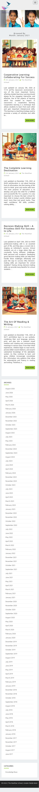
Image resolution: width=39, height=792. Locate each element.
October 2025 (10, 425)
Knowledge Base (11, 772)
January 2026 (10, 413)
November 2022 (11, 517)
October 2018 (10, 698)
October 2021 (10, 565)
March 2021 (9, 589)
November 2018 (11, 694)
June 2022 (9, 533)
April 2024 (9, 469)
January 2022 (10, 553)
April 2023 (9, 497)
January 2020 (10, 638)
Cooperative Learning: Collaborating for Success (19, 75)
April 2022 (9, 541)
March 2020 (9, 630)
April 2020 (9, 626)
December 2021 (11, 557)
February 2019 (10, 682)
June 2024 (9, 465)
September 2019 (11, 654)
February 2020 (10, 634)
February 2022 (10, 549)
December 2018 (11, 690)
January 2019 (10, 686)
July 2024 (8, 461)
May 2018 (9, 718)
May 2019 (9, 670)
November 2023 (11, 481)
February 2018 (10, 730)
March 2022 (9, 545)
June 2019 (9, 666)
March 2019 (9, 678)
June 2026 (9, 393)
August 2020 (10, 617)
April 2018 (9, 722)
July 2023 (8, 489)
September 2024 (11, 453)
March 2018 (9, 726)
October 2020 (10, 609)
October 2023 (10, 485)
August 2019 (10, 658)
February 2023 (10, 505)
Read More (30, 120)
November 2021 (11, 561)
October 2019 (10, 650)
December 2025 (11, 417)
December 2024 (11, 449)
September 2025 (11, 429)
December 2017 (11, 738)
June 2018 (9, 714)
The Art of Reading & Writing (16, 323)
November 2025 (11, 421)
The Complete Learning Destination (18, 169)
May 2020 (9, 621)
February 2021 (10, 593)
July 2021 (8, 573)
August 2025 (10, 433)
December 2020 (11, 601)
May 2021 (9, 581)
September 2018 (11, 702)
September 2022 (11, 525)
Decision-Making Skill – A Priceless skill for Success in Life (19, 228)
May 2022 (9, 537)
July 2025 (8, 437)
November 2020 (11, 605)
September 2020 (11, 613)
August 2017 (10, 750)
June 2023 (9, 493)
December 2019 (11, 642)
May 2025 (9, 441)
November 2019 (11, 646)
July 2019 (8, 662)
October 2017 (10, 746)
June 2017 (9, 754)
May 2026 (9, 397)
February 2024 (10, 473)
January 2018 (10, 734)
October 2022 (10, 521)
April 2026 (9, 401)
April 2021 (9, 585)
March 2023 (9, 501)
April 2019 (9, 674)
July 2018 (8, 710)
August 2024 (10, 457)
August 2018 (10, 706)
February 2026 (10, 409)
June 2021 (9, 577)
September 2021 (11, 569)
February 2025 (10, 445)
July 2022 (8, 529)
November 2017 (11, 742)
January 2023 (10, 509)
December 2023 (11, 477)
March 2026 (9, 405)
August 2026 (10, 389)
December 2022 (11, 513)
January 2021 (10, 597)
